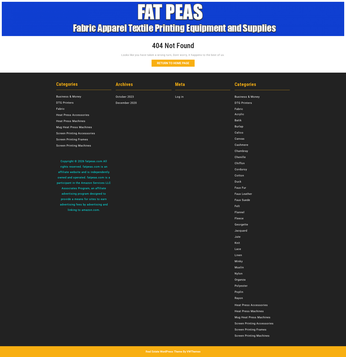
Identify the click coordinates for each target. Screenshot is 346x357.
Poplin (239, 292)
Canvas (240, 138)
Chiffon (240, 163)
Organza (240, 279)
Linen (238, 255)
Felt (237, 206)
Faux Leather (243, 194)
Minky (239, 261)
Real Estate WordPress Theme (164, 351)
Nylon (239, 273)
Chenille (240, 157)
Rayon (239, 298)
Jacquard (241, 230)
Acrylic (239, 114)
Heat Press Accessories (72, 115)
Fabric (60, 108)
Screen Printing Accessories (75, 133)
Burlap (239, 126)
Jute (238, 236)
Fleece (239, 218)
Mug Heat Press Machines (74, 127)
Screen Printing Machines (73, 145)
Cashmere (241, 145)
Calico (239, 132)
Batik (238, 120)
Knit (237, 243)
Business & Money (68, 96)
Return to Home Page (176, 62)
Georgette (241, 224)
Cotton (239, 175)
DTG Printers (65, 102)
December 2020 (126, 103)
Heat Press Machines (70, 121)
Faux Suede (242, 200)
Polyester (241, 285)
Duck (238, 181)
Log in (179, 96)
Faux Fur (240, 187)
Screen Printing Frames (72, 139)
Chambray (241, 151)
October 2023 (125, 96)
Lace (238, 249)
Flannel (240, 212)
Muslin (239, 267)
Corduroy (241, 169)
